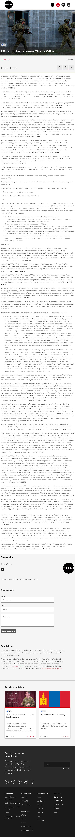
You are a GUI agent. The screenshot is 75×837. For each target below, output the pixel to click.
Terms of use (58, 804)
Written (24, 815)
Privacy (56, 808)
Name (3, 596)
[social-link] (2, 569)
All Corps (41, 801)
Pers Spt (41, 820)
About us (57, 793)
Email (3, 606)
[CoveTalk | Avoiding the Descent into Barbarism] (20, 714)
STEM (7, 813)
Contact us (58, 797)
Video (23, 819)
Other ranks (25, 805)
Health (40, 812)
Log (39, 816)
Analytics (59, 801)
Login (56, 812)
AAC (39, 797)
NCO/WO (24, 801)
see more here (16, 666)
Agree (59, 67)
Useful (65, 67)
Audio (23, 823)
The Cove (6, 60)
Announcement (27, 830)
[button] (52, 5)
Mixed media (26, 826)
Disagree (71, 67)
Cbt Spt (40, 809)
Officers (24, 797)
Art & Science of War (12, 803)
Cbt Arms (41, 805)
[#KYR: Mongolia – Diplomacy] (54, 714)
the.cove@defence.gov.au (52, 668)
